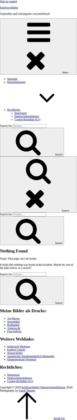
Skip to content (8, 1)
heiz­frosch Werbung (18, 346)
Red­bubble (13, 324)
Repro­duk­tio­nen (16, 82)
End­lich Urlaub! (16, 349)
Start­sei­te (12, 78)
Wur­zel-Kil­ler (15, 353)
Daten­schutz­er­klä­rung (26, 116)
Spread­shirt (13, 321)
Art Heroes (13, 318)
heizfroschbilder (9, 7)
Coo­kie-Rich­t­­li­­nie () (27, 119)
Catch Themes (27, 390)
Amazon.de (13, 328)
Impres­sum (20, 113)
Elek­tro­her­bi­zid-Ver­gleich (21, 359)
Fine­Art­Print (14, 331)
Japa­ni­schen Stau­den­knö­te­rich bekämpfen (30, 356)
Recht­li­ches (13, 109)
